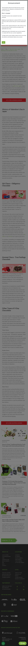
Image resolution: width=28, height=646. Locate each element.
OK (3, 42)
